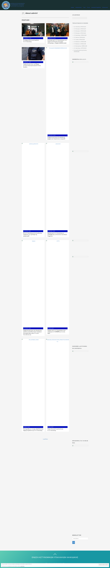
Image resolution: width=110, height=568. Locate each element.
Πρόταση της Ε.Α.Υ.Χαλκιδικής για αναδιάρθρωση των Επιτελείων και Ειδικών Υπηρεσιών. (57, 234)
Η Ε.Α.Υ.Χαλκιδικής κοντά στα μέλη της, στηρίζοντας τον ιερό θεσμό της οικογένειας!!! (32, 234)
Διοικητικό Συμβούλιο (96, 7)
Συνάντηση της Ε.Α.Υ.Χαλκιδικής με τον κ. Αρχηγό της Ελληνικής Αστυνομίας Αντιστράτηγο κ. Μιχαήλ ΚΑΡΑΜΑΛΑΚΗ (57, 41)
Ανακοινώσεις (78, 7)
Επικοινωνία (105, 7)
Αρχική (72, 7)
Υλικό (84, 7)
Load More (45, 439)
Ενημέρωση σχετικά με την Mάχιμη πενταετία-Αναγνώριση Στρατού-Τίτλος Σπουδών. (32, 65)
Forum (88, 7)
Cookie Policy (22, 566)
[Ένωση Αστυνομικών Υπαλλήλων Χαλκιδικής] (14, 9)
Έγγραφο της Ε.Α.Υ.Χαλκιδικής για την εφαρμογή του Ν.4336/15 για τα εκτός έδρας (56, 332)
